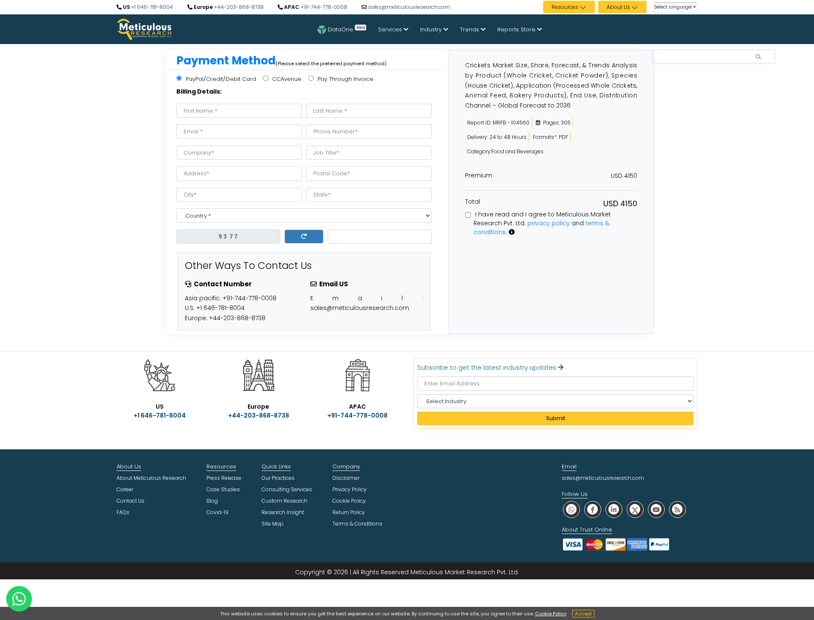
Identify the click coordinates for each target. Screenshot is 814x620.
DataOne (346, 29)
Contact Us (131, 500)
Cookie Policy (550, 613)
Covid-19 (217, 512)
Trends (470, 29)
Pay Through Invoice (345, 79)
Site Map (273, 523)
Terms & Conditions (357, 523)
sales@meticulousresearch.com (409, 7)
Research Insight (283, 512)
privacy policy (548, 223)
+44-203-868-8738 (238, 7)
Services (391, 29)
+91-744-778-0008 (323, 7)
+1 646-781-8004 (151, 7)
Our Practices (278, 478)
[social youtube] (656, 509)
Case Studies (223, 489)
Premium (478, 175)
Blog (212, 500)
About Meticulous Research (151, 478)
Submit (555, 418)
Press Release (223, 478)
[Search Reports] (758, 57)
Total (472, 201)
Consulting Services (287, 489)
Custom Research (284, 500)
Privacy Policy (349, 489)
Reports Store (517, 29)
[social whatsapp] (571, 509)
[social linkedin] (614, 509)
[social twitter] (635, 509)
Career (125, 489)
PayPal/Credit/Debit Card (220, 79)
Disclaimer (346, 478)
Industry (431, 29)
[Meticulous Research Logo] (144, 29)
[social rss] (677, 509)
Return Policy (348, 512)
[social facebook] (593, 509)
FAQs (123, 512)
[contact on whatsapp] (19, 599)
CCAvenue (285, 79)
